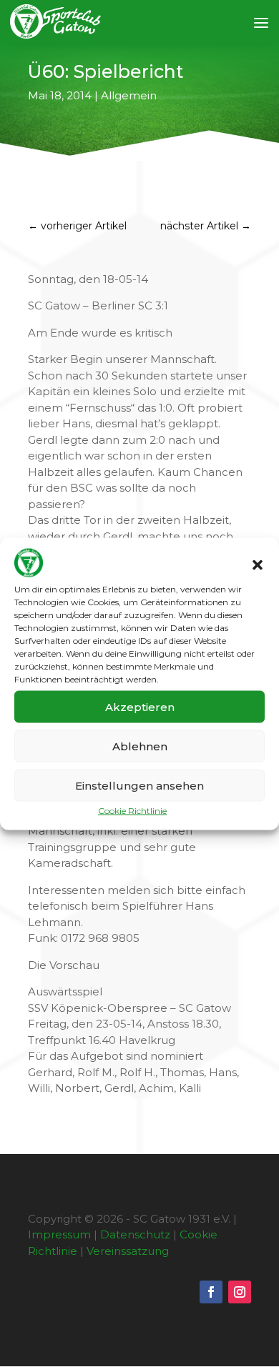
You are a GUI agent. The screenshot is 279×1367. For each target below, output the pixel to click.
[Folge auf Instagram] (239, 1292)
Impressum (59, 1234)
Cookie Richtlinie (132, 810)
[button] (257, 564)
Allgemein (129, 95)
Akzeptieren (140, 706)
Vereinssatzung (128, 1251)
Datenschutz (135, 1234)
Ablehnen (139, 745)
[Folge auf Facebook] (211, 1292)
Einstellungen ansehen (139, 785)
